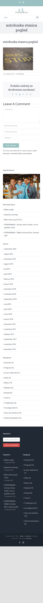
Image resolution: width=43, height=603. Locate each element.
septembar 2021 (10, 249)
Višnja (21, 536)
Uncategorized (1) (11, 408)
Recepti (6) (8, 393)
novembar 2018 (10, 294)
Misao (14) (8, 383)
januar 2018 (8, 319)
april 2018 (8, 309)
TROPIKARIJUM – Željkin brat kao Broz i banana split (11, 504)
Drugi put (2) (9, 368)
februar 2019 (9, 279)
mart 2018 (8, 314)
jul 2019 (7, 269)
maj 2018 (7, 304)
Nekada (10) (8, 388)
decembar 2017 (10, 324)
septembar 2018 (10, 299)
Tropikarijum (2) (10, 403)
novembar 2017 (10, 329)
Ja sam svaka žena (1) (12, 373)
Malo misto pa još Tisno (13, 220)
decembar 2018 (10, 289)
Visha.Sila (28, 536)
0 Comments (20, 74)
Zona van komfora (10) (12, 413)
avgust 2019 (8, 264)
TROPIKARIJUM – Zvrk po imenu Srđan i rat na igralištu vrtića (10, 489)
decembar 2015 (10, 349)
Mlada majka (9, 209)
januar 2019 (8, 284)
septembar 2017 (10, 339)
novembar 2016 (10, 344)
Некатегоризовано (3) (12, 418)
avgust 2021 (8, 254)
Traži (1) (7, 398)
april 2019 (8, 274)
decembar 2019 (10, 259)
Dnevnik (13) (9, 363)
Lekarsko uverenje (11, 215)
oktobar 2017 (9, 334)
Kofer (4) (7, 378)
